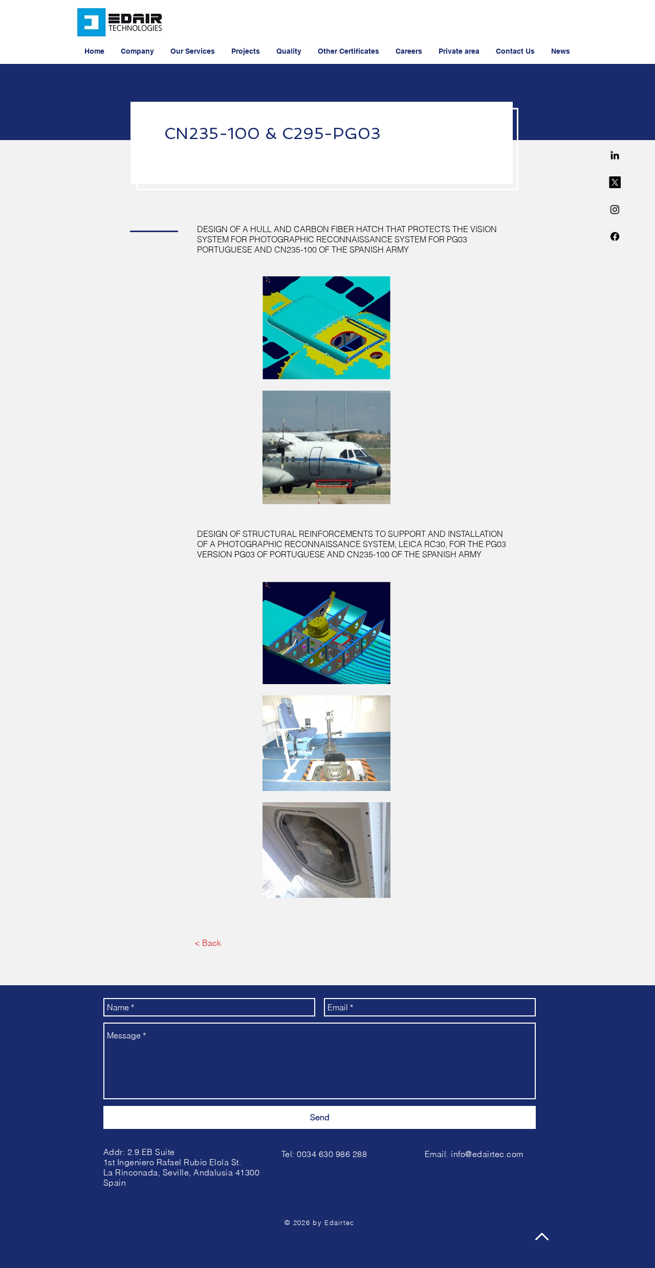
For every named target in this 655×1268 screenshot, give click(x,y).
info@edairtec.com (487, 1154)
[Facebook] (615, 236)
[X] (615, 182)
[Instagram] (615, 209)
